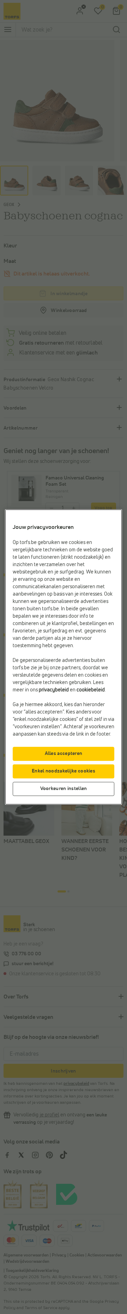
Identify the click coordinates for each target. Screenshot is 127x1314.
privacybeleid (54, 690)
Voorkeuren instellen (63, 788)
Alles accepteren (64, 753)
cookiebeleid (91, 690)
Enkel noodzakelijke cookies (63, 771)
